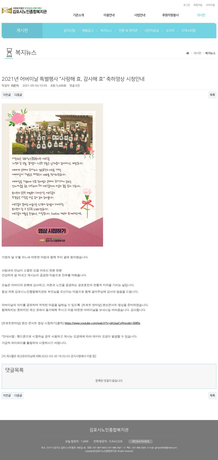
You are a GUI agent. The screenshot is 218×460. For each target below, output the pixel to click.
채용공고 (88, 30)
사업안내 (139, 15)
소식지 (170, 30)
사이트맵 (210, 5)
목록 (212, 94)
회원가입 (197, 5)
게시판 (201, 15)
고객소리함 (188, 30)
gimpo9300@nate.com (166, 447)
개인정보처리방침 (140, 441)
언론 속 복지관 (128, 30)
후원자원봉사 (170, 15)
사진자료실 (151, 30)
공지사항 (69, 30)
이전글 (7, 94)
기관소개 (78, 15)
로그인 (186, 5)
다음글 (18, 94)
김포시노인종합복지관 (109, 430)
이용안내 (109, 15)
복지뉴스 (106, 30)
